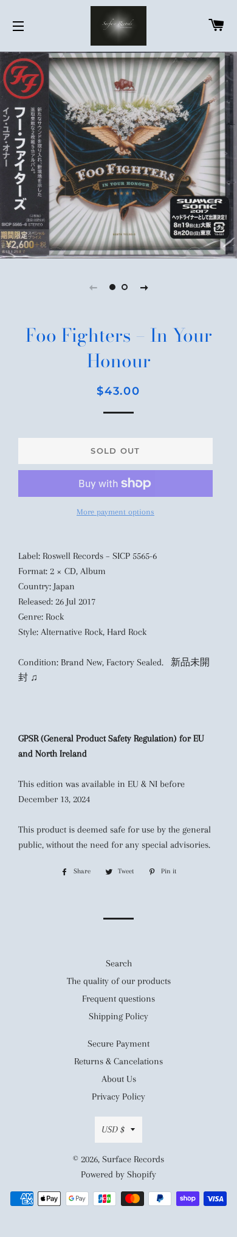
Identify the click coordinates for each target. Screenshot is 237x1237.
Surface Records (133, 1159)
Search (119, 963)
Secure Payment (118, 1043)
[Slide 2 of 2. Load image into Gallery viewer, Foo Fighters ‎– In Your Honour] (124, 287)
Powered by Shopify (118, 1174)
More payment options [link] (115, 511)
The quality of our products (119, 980)
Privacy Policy (118, 1096)
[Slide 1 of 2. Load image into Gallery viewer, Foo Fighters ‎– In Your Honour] (112, 287)
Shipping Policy (118, 1016)
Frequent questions (118, 998)
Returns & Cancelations (118, 1061)
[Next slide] (144, 287)
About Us (118, 1078)
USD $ (113, 1129)
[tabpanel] (118, 153)
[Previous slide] (93, 287)
